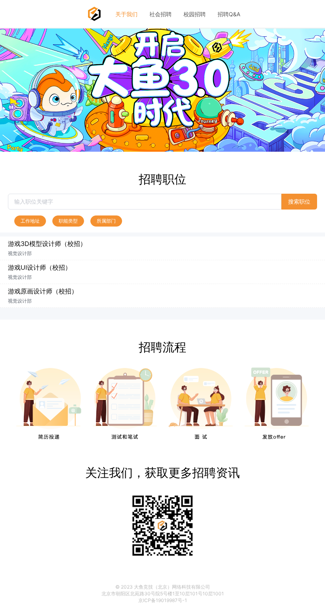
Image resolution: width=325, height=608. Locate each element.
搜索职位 (299, 201)
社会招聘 (160, 14)
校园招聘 (195, 14)
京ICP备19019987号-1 (162, 600)
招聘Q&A (229, 14)
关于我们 (126, 14)
